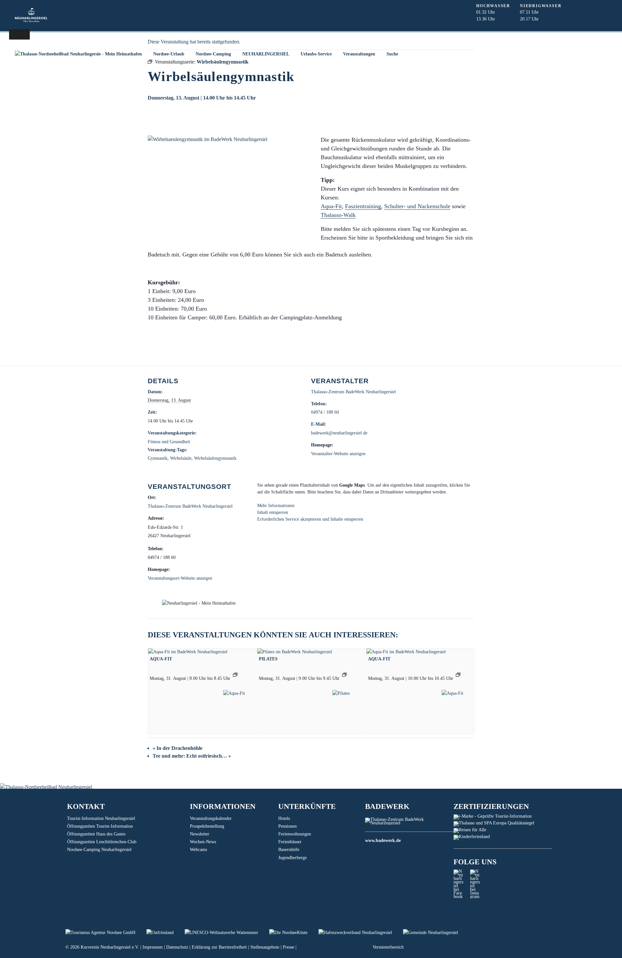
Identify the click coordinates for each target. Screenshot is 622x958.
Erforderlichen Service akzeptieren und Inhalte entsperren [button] (310, 519)
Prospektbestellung (207, 826)
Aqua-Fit (331, 206)
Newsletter (199, 834)
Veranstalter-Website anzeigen (338, 453)
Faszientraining (363, 206)
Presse (288, 947)
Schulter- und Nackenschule (417, 206)
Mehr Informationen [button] (275, 505)
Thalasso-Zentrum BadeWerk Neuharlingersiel (353, 391)
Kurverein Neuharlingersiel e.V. (110, 947)
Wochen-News (203, 841)
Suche (392, 54)
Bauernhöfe (288, 849)
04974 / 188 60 (325, 412)
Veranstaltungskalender (211, 818)
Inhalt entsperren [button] (272, 512)
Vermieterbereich (388, 947)
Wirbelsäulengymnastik (215, 458)
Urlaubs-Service (316, 54)
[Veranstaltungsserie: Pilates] (344, 675)
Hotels (284, 818)
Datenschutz (177, 947)
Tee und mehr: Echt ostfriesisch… (192, 756)
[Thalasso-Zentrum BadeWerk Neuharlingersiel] (409, 823)
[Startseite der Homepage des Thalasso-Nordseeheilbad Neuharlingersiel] (78, 54)
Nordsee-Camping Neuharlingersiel (99, 849)
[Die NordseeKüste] (293, 932)
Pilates (268, 658)
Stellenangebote (264, 947)
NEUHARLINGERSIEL (265, 54)
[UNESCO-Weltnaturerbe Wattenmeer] (227, 932)
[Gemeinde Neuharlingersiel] (435, 932)
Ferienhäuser (290, 841)
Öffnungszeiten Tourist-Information (100, 826)
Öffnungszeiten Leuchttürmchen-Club (101, 841)
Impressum (153, 947)
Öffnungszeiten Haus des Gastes (96, 834)
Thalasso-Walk (338, 215)
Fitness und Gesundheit (169, 441)
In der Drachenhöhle (177, 748)
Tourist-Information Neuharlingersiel (101, 818)
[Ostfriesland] (165, 932)
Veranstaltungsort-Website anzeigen (180, 578)
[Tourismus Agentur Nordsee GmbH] (105, 932)
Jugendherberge (292, 857)
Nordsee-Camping (213, 54)
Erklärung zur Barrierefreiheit (219, 947)
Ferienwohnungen (294, 834)
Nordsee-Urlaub (168, 54)
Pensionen (287, 826)
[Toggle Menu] (19, 34)
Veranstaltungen (359, 54)
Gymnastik (157, 458)
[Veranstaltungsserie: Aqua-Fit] (235, 675)
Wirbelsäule (180, 458)
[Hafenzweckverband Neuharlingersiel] (360, 932)
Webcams (198, 849)
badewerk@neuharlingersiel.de (339, 433)
